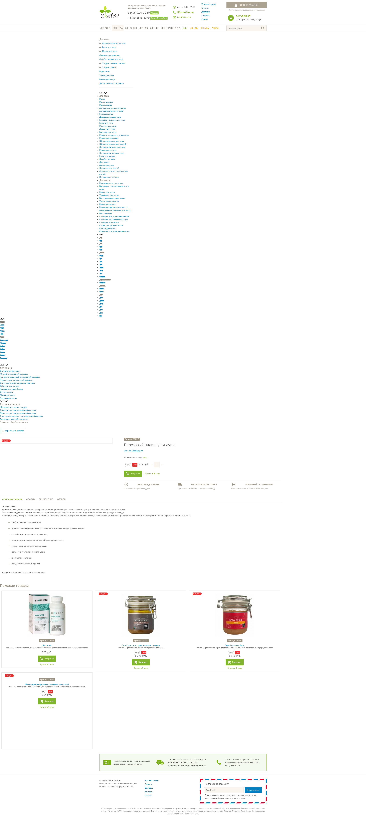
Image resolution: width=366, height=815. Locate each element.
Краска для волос (107, 228)
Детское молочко (100, 313)
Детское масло (100, 310)
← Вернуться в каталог (13, 431)
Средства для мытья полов (2, 352)
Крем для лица (109, 47)
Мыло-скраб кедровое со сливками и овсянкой (47, 684)
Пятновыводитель (8, 398)
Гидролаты (104, 71)
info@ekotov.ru (184, 17)
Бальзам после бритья (2, 325)
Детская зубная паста (100, 298)
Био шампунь (105, 213)
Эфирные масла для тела (111, 141)
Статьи (204, 19)
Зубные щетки (100, 270)
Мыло (102, 99)
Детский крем (100, 307)
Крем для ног (100, 246)
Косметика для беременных (102, 283)
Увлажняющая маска (109, 195)
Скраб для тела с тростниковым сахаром (141, 645)
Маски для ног (100, 249)
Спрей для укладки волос (111, 225)
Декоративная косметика (114, 43)
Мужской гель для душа (2, 331)
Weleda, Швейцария (133, 451)
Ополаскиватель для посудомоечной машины (21, 416)
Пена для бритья (1, 334)
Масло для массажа (108, 138)
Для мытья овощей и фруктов (14, 419)
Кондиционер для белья (11, 389)
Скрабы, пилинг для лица (111, 59)
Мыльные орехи (7, 395)
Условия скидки (208, 4)
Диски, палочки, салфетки (111, 83)
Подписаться (253, 790)
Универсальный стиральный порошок (17, 383)
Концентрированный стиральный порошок (20, 377)
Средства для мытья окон (2, 355)
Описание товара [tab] (12, 499)
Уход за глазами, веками (113, 63)
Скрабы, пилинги (107, 159)
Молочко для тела (107, 126)
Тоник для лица (106, 75)
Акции (215, 28)
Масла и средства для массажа (114, 135)
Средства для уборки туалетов (2, 346)
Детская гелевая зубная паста (101, 301)
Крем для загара (107, 156)
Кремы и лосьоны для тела (112, 120)
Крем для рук (100, 240)
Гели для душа (106, 114)
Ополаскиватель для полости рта (101, 277)
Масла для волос (107, 204)
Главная (4, 422)
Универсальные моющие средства (3, 340)
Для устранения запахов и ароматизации (3, 358)
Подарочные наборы (109, 177)
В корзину (135, 474)
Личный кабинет (249, 5)
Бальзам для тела (107, 132)
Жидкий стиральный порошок (14, 374)
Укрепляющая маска (109, 201)
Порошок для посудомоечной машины (18, 413)
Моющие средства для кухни (2, 343)
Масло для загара (107, 150)
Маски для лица (109, 51)
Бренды (194, 28)
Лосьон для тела (107, 129)
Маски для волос (107, 192)
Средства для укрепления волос (114, 231)
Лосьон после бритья (1, 328)
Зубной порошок (101, 267)
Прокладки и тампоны (101, 292)
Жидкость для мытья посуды (13, 407)
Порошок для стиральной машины (16, 380)
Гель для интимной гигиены (101, 289)
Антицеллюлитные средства (112, 108)
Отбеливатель (6, 392)
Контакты (205, 15)
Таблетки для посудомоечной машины (18, 410)
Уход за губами (109, 67)
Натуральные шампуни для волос (115, 210)
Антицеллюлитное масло (111, 111)
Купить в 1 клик (152, 474)
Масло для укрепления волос (113, 207)
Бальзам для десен (101, 255)
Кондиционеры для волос (111, 183)
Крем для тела (106, 123)
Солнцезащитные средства (112, 147)
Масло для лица (107, 79)
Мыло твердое (106, 102)
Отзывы (205, 28)
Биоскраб (46, 645)
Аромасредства (106, 165)
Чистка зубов (100, 258)
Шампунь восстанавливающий (113, 219)
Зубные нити (100, 274)
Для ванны (104, 162)
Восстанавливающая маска (112, 198)
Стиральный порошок (10, 371)
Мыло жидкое (105, 105)
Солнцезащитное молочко (111, 153)
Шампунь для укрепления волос (114, 216)
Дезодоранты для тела (110, 117)
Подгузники (100, 316)
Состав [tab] (30, 499)
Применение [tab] (46, 499)
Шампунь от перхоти (109, 222)
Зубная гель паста (100, 264)
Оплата (204, 8)
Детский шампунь (101, 304)
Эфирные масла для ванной (112, 144)
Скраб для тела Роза (234, 645)
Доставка (205, 12)
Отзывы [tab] (61, 499)
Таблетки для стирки (9, 386)
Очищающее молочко (109, 55)
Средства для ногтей (109, 168)
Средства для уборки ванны (2, 349)
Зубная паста (100, 261)
